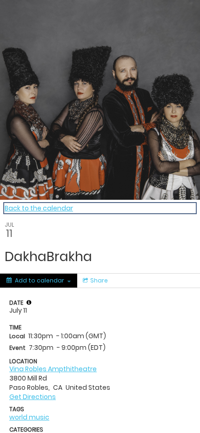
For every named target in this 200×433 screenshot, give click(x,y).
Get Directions (32, 396)
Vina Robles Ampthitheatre (53, 369)
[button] (29, 302)
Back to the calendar (39, 208)
